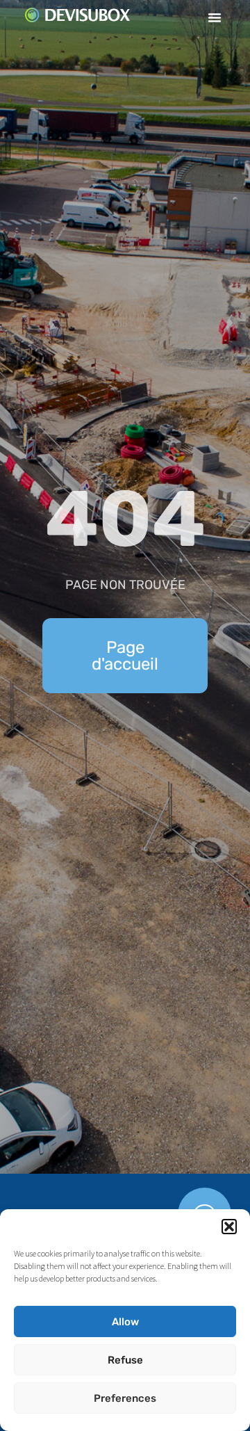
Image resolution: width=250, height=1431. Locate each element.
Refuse (125, 1360)
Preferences (125, 1398)
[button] (229, 1227)
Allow (125, 1322)
